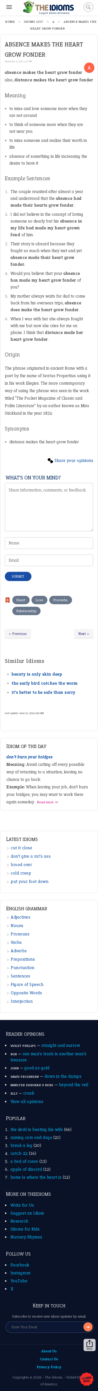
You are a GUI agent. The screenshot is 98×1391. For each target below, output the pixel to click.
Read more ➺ (47, 802)
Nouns (17, 925)
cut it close (21, 848)
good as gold (36, 1068)
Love (39, 600)
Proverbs (60, 600)
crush (28, 1093)
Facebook (19, 1265)
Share (90, 1348)
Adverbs (19, 951)
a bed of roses (24, 1161)
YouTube (19, 1281)
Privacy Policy (49, 1367)
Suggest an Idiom (27, 1213)
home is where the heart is (36, 1177)
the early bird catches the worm (45, 683)
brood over (21, 864)
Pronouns (20, 934)
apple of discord (26, 1169)
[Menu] (9, 7)
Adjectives (20, 917)
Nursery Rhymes (26, 1237)
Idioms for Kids (25, 1229)
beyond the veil (73, 1085)
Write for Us (22, 1205)
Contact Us (49, 1359)
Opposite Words (26, 993)
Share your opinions (73, 460)
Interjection (22, 1001)
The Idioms (54, 1377)
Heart (21, 600)
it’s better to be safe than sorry (43, 692)
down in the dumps (63, 1076)
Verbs (16, 942)
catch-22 (19, 1153)
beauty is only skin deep (37, 674)
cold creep (21, 873)
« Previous (18, 633)
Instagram (20, 1273)
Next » (83, 633)
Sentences (20, 976)
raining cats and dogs (31, 1137)
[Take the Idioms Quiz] (86, 1379)
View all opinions (27, 1101)
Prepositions (23, 959)
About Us (49, 1351)
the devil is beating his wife (36, 1129)
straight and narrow (60, 1045)
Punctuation (22, 967)
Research (19, 1221)
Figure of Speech (27, 984)
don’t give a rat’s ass (31, 856)
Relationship (26, 611)
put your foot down (29, 881)
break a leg (21, 1145)
